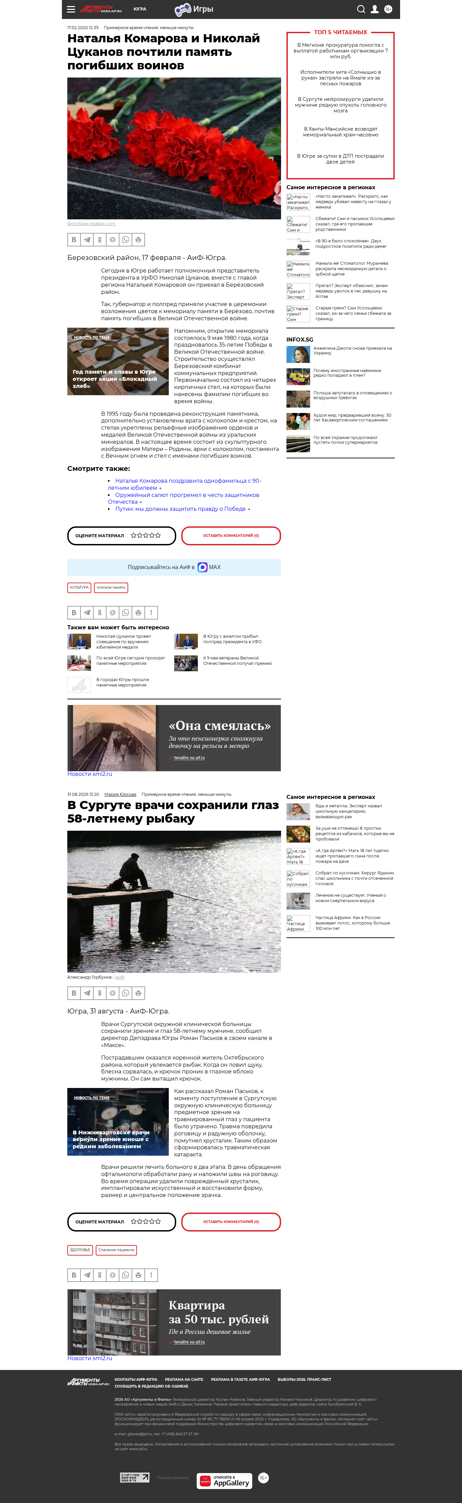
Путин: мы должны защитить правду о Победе (180, 509)
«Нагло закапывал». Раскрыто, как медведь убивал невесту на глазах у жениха (353, 202)
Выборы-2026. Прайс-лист (304, 1379)
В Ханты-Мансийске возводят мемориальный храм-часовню (340, 132)
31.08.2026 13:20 (83, 794)
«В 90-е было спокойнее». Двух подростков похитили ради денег (351, 243)
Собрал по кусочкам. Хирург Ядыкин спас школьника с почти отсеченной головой (355, 878)
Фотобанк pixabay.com (91, 223)
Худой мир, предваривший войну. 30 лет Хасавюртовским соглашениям (352, 417)
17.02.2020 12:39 (82, 27)
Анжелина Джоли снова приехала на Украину (353, 350)
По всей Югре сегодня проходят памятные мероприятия (130, 660)
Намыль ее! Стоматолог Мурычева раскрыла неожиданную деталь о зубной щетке (352, 269)
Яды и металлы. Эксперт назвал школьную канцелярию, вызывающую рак (349, 811)
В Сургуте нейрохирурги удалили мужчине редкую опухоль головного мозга (341, 105)
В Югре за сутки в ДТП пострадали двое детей (340, 159)
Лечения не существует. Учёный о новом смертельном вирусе (351, 898)
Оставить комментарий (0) (231, 535)
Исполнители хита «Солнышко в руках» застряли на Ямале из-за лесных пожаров (340, 78)
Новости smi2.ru (89, 774)
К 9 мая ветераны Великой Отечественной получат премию (237, 660)
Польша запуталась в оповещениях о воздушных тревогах (353, 395)
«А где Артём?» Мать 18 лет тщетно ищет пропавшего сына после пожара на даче (352, 856)
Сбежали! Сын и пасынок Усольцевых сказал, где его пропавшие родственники (355, 224)
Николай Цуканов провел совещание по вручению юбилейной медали (123, 642)
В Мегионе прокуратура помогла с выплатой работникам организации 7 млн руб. (341, 51)
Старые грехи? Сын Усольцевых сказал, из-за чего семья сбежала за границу (353, 313)
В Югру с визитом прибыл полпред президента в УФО (232, 639)
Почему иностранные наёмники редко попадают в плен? (347, 373)
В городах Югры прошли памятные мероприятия (122, 682)
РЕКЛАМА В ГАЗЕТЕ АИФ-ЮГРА (240, 1379)
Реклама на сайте (184, 1379)
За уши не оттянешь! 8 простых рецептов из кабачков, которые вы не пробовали (355, 834)
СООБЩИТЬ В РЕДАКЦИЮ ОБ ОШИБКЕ (151, 1386)
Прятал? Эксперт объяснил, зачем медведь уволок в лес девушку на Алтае (352, 291)
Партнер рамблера (173, 1478)
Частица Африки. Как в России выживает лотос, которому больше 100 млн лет (353, 923)
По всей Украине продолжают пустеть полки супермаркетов (346, 440)
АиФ (119, 977)
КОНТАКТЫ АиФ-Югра (136, 1379)
